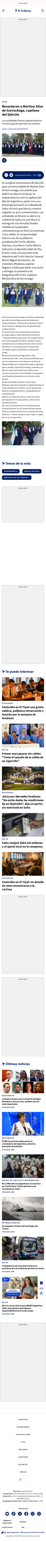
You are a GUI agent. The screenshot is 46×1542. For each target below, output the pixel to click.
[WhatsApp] (33, 1514)
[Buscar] (42, 10)
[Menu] (3, 10)
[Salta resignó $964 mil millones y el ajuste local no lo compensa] (23, 825)
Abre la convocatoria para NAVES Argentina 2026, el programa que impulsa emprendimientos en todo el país (22, 1308)
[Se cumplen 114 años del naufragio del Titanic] (23, 1208)
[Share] (4, 160)
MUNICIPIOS (23, 1420)
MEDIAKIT (23, 1522)
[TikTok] (13, 1514)
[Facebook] (26, 1514)
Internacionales (11, 1223)
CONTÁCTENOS (7, 1527)
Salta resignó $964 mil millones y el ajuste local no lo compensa (22, 844)
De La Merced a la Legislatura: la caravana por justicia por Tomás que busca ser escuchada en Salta (21, 1186)
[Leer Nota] (6, 175)
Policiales (7, 703)
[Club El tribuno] (23, 1479)
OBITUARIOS (23, 1449)
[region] (21, 58)
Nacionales (8, 1095)
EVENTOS (23, 1472)
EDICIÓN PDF (23, 1464)
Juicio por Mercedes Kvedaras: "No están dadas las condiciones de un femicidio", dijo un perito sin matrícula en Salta (23, 802)
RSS (23, 1527)
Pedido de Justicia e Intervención (20, 1180)
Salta (4, 102)
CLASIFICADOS (23, 1457)
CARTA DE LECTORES (23, 1434)
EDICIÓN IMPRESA (23, 1427)
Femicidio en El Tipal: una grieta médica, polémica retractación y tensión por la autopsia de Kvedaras (23, 712)
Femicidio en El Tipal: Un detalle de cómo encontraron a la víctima (23, 885)
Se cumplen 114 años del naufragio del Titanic (20, 1227)
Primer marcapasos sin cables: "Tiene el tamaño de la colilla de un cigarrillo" (22, 757)
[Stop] (11, 175)
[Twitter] (20, 1514)
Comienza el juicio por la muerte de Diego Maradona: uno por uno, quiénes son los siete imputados (21, 1102)
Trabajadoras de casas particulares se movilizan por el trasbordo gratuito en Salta (23, 1267)
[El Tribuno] (23, 10)
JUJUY (23, 1442)
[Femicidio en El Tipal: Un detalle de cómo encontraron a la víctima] (23, 864)
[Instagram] (39, 1514)
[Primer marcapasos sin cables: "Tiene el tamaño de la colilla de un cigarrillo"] (23, 735)
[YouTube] (7, 1514)
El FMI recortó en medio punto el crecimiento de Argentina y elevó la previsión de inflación (18, 1144)
